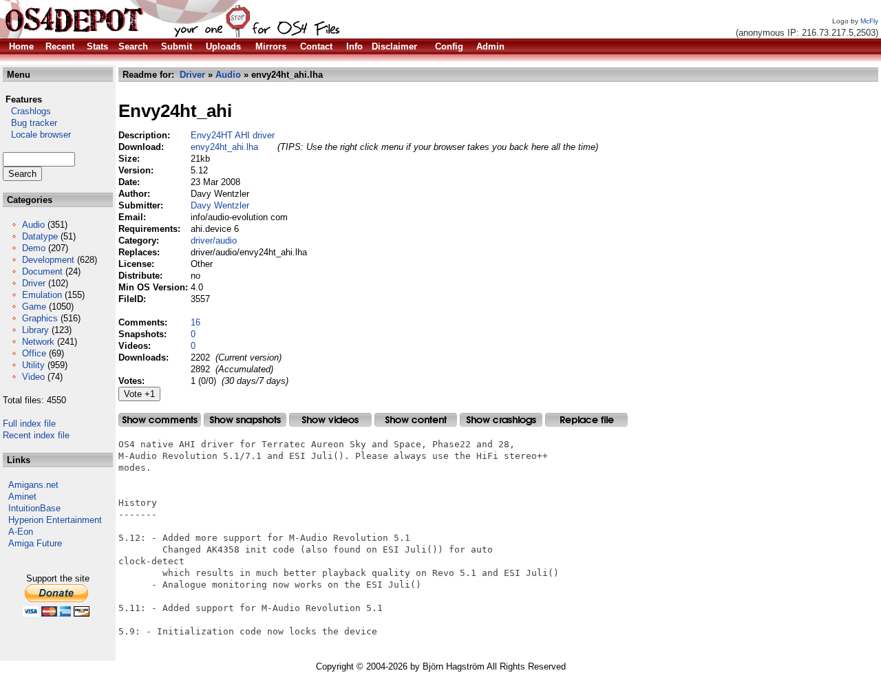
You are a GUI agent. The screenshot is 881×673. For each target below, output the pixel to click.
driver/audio (214, 240)
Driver (33, 283)
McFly (869, 21)
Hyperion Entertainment (55, 520)
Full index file (29, 423)
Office (34, 353)
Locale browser (37, 134)
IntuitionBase (34, 508)
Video (33, 377)
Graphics (40, 318)
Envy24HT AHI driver (233, 135)
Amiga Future (35, 543)
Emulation (42, 295)
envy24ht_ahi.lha (224, 147)
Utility (33, 365)
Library (35, 330)
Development (48, 260)
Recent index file (36, 435)
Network (38, 341)
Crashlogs (27, 111)
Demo (33, 248)
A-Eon (20, 531)
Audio (33, 225)
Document (42, 271)
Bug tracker (30, 123)
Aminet (22, 496)
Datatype (40, 236)
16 (195, 322)
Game (34, 306)
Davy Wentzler (220, 205)
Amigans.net (33, 485)
